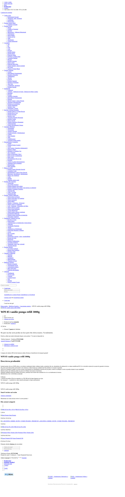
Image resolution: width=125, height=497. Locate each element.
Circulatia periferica (12, 242)
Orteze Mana (10, 201)
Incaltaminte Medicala (13, 213)
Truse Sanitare (11, 136)
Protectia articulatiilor (13, 270)
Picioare (9, 50)
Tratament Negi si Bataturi (14, 163)
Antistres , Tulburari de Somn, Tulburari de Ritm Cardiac (22, 91)
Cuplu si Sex (7, 15)
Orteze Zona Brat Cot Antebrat (15, 198)
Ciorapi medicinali (12, 41)
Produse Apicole (11, 87)
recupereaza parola (19, 297)
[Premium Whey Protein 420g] (9, 432)
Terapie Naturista (8, 70)
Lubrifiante (10, 20)
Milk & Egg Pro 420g (20, 427)
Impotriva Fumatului (12, 82)
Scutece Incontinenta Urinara (15, 125)
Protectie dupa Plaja (12, 64)
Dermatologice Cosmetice (11, 142)
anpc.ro (75, 484)
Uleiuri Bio (10, 183)
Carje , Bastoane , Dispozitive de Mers (17, 206)
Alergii (9, 227)
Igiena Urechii (11, 120)
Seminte (9, 280)
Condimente (10, 273)
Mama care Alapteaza (13, 175)
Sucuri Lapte (10, 274)
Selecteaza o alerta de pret (11, 345)
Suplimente (7, 88)
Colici (9, 177)
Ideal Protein (12, 415)
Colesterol (10, 90)
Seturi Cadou (11, 62)
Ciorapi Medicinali (12, 210)
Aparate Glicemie (12, 131)
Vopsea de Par (11, 37)
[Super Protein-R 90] (6, 438)
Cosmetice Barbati (12, 58)
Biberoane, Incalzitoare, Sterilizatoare (17, 174)
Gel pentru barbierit (12, 248)
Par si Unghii (11, 233)
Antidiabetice (11, 76)
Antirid (9, 143)
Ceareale (9, 276)
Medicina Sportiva (9, 262)
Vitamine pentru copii (13, 180)
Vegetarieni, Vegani (12, 108)
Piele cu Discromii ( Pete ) (14, 154)
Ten (8, 44)
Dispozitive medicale (13, 216)
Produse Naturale (12, 81)
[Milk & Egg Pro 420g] (7, 427)
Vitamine (9, 255)
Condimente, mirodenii (13, 85)
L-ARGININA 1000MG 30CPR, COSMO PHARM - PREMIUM (56, 421)
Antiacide (10, 224)
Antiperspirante (11, 123)
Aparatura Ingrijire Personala (15, 117)
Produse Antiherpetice (13, 241)
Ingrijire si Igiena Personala (11, 110)
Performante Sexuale (13, 17)
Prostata (9, 94)
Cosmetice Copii (11, 171)
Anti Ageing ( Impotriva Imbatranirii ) (17, 148)
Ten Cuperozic (11, 152)
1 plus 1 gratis (8, 2)
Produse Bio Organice (10, 181)
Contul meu (7, 288)
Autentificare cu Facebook (28, 294)
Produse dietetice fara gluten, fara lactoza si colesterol (21, 187)
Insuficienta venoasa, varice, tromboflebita (18, 236)
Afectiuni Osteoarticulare (14, 102)
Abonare (6, 450)
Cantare (9, 134)
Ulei (8, 279)
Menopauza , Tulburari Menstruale (16, 32)
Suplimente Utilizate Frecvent (12, 218)
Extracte (9, 79)
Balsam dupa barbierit (13, 250)
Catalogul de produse (6, 12)
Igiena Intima (11, 35)
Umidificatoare (11, 139)
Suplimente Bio (11, 194)
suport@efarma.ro (6, 341)
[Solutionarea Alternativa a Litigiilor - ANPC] (58, 478)
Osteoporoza (10, 33)
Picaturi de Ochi (11, 238)
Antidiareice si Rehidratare (14, 229)
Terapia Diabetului (12, 105)
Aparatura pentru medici (13, 140)
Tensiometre (10, 128)
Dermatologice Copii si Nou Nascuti (17, 172)
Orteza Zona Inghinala (13, 209)
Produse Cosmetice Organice (15, 189)
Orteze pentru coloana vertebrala (16, 212)
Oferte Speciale (8, 3)
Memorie (9, 235)
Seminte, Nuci (11, 107)
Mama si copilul (8, 168)
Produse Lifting (11, 149)
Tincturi (9, 78)
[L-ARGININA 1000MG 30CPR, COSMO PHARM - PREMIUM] (19, 421)
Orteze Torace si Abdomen (14, 204)
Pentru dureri (10, 221)
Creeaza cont (7, 297)
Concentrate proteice (13, 267)
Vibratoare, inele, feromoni (14, 18)
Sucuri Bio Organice (13, 184)
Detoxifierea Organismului (14, 73)
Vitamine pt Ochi (12, 261)
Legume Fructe (11, 277)
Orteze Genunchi (12, 200)
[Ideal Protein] (5, 415)
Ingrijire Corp (11, 116)
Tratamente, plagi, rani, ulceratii (15, 244)
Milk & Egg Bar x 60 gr (21, 409)
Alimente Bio (11, 190)
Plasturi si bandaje (12, 264)
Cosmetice (7, 43)
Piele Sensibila (11, 166)
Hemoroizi (10, 239)
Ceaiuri (9, 72)
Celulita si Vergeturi (12, 29)
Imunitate (9, 93)
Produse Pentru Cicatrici (13, 145)
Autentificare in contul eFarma (12, 294)
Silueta (9, 27)
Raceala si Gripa (11, 219)
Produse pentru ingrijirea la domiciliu (17, 215)
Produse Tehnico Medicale (11, 195)
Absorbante (10, 40)
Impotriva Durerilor (12, 75)
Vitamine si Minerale (9, 253)
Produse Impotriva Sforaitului (15, 122)
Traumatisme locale (12, 265)
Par (8, 46)
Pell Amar (10, 67)
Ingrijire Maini (11, 52)
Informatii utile (8, 464)
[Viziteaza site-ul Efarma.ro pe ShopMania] (9, 475)
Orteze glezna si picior (13, 207)
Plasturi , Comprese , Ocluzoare (15, 203)
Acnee (9, 146)
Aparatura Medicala (9, 126)
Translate (24, 458)
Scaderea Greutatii (12, 24)
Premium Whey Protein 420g (26, 432)
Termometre (10, 130)
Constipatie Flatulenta (13, 226)
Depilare (9, 30)
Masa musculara (11, 268)
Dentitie (9, 178)
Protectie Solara (11, 55)
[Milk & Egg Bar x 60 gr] (8, 409)
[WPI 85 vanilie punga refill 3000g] (10, 307)
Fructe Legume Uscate (13, 282)
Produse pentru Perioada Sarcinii (16, 169)
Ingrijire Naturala (12, 61)
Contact (6, 8)
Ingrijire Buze (11, 53)
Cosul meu (7, 300)
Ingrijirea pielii (11, 251)
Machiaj (9, 59)
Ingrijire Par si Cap (12, 113)
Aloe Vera (10, 84)
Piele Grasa (10, 157)
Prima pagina (4, 306)
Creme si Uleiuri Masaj (13, 69)
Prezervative (10, 21)
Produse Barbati (8, 247)
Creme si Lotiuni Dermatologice (16, 162)
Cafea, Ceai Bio (11, 192)
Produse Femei (8, 26)
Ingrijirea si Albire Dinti (13, 56)
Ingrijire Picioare (11, 114)
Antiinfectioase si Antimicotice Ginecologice (19, 223)
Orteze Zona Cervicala (13, 197)
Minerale (9, 256)
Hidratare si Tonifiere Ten (14, 151)
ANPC (6, 468)
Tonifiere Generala (12, 96)
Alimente (6, 271)
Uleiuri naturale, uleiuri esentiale (16, 65)
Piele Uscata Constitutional (14, 155)
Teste (8, 38)
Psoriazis (9, 160)
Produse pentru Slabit (10, 23)
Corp (8, 49)
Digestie (9, 99)
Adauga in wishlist (9, 344)
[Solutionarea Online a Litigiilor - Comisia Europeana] (81, 478)
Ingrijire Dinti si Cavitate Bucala (16, 111)
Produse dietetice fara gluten (15, 186)
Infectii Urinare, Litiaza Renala (15, 101)
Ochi (8, 47)
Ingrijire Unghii (11, 119)
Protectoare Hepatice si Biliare (15, 230)
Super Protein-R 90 (18, 438)
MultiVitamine (11, 259)
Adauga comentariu (6, 395)
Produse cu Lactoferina (13, 104)
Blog (5, 5)
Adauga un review (9, 319)
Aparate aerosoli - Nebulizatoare (16, 133)
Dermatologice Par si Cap (14, 158)
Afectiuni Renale (12, 245)
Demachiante (11, 165)
